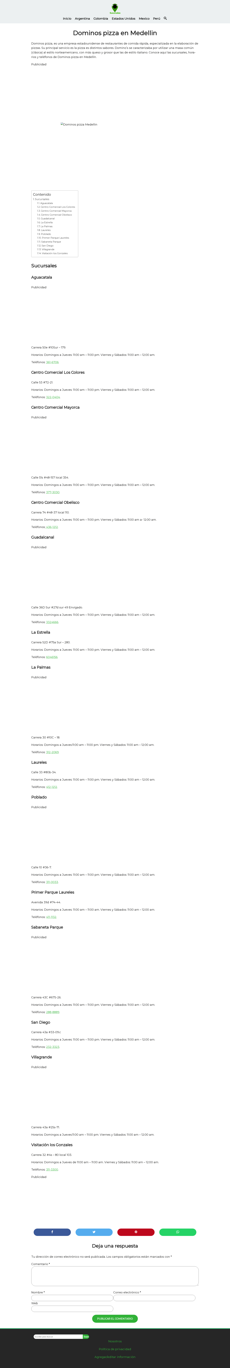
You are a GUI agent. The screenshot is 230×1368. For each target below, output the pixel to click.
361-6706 (52, 362)
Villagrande (48, 249)
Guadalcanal (48, 218)
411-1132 (51, 917)
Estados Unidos (123, 18)
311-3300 (52, 1169)
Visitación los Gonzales (55, 253)
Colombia (101, 18)
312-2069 (52, 752)
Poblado (46, 234)
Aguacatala (46, 203)
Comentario (40, 1264)
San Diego (48, 245)
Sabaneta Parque (51, 241)
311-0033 (52, 882)
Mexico (144, 18)
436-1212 (51, 527)
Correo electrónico (127, 1292)
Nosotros (115, 1341)
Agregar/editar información (115, 1357)
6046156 (52, 657)
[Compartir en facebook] (52, 1232)
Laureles (46, 230)
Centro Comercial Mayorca (56, 210)
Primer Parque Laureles (55, 237)
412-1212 (51, 787)
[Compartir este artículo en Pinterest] (136, 1232)
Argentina (82, 18)
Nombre (38, 1292)
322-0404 (53, 397)
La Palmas (46, 226)
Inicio (67, 18)
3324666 (52, 622)
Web (34, 1303)
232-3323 (52, 1047)
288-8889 (52, 1012)
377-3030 (52, 492)
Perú (156, 18)
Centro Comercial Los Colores (58, 207)
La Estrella (47, 222)
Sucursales (42, 199)
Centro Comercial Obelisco (56, 214)
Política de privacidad (115, 1349)
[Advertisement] (115, 93)
